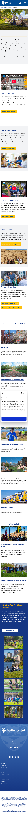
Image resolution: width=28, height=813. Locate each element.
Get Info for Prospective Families (11, 307)
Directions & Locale (5, 767)
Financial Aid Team (5, 774)
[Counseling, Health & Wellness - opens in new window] (14, 434)
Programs (3, 781)
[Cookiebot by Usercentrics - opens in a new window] (21, 393)
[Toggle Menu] (25, 3)
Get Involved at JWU (7, 216)
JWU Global (21, 27)
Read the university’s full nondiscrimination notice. (16, 811)
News (2, 777)
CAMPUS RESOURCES (7, 27)
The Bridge (5, 347)
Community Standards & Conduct (12, 380)
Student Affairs (7, 475)
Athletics (3, 763)
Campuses (5, 7)
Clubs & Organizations (7, 25)
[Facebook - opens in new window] (9, 757)
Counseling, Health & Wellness (12, 444)
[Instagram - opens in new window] (12, 757)
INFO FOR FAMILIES (21, 25)
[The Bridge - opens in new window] (14, 337)
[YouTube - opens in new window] (15, 757)
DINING (21, 22)
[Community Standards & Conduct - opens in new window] (14, 369)
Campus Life (3, 765)
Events (2, 772)
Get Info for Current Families (10, 303)
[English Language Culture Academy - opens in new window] (14, 570)
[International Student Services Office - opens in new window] (14, 533)
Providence (9, 7)
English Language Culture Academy (13, 580)
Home (2, 7)
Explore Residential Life (8, 111)
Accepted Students (5, 761)
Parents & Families (5, 779)
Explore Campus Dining (8, 148)
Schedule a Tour (10, 630)
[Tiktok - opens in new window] (18, 757)
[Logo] (6, 3)
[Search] (20, 3)
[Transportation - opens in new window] (14, 497)
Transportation (7, 507)
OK (14, 418)
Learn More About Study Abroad (11, 244)
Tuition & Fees (4, 785)
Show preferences (20, 415)
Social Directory (4, 783)
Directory (3, 770)
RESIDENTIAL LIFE (7, 22)
